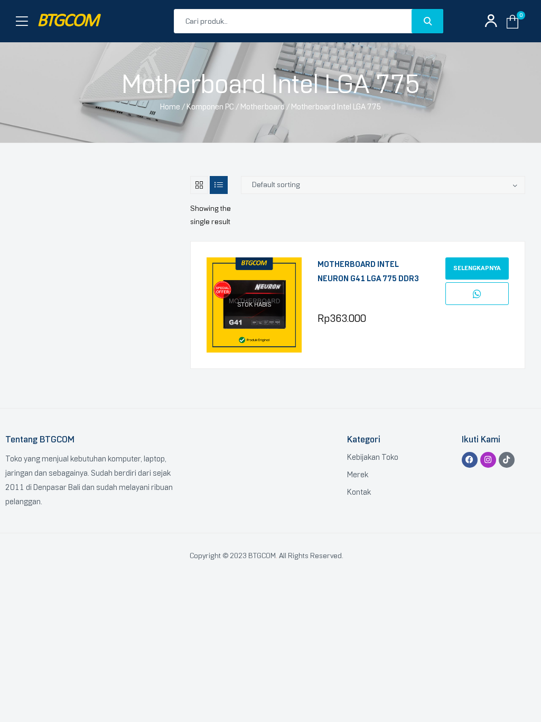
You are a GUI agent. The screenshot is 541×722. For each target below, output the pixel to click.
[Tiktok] (507, 460)
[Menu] (22, 21)
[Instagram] (488, 460)
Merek (357, 474)
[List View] (219, 185)
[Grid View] (199, 185)
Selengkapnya (477, 268)
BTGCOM (67, 21)
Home (170, 107)
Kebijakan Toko (372, 457)
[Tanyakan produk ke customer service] (477, 294)
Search (427, 21)
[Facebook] (470, 460)
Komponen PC (210, 107)
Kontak (359, 492)
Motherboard (262, 107)
